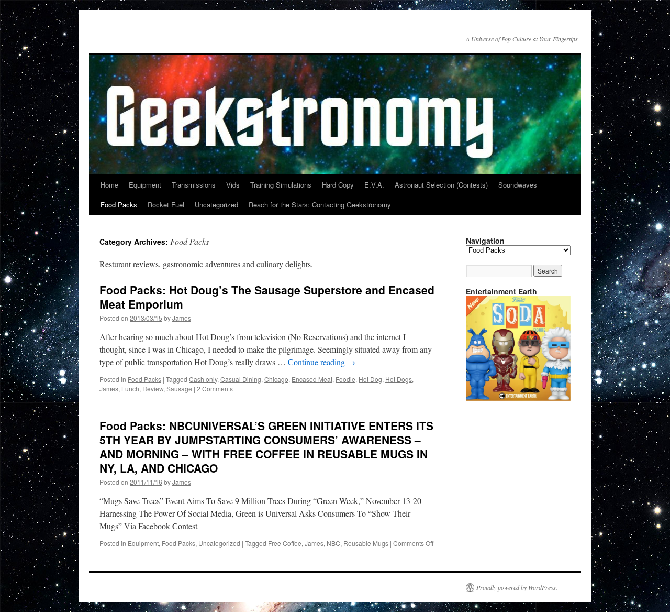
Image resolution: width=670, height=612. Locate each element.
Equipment (145, 185)
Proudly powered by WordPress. (516, 587)
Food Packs (118, 205)
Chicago (276, 379)
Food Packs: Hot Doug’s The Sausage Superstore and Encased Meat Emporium (266, 297)
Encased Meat (312, 379)
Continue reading (321, 361)
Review (152, 388)
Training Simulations (280, 185)
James (181, 317)
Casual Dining (240, 379)
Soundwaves (517, 185)
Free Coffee (285, 543)
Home (109, 185)
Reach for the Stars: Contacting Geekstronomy (320, 205)
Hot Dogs (398, 379)
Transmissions (194, 185)
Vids (233, 185)
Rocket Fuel (166, 205)
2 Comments (215, 388)
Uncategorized (216, 205)
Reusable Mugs (365, 543)
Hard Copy (338, 185)
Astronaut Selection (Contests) (441, 185)
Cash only (203, 379)
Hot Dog (370, 379)
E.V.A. (374, 185)
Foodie (345, 379)
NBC (333, 543)
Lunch (130, 388)
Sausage (179, 388)
